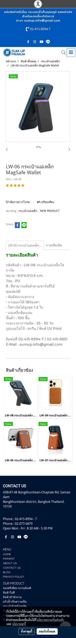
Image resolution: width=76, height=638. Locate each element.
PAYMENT (9, 558)
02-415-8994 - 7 (26, 519)
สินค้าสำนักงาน (12, 597)
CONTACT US (11, 567)
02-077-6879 (24, 523)
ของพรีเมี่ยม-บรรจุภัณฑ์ (17, 588)
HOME (7, 554)
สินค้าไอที (9, 592)
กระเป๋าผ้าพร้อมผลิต (15, 606)
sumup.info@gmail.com (42, 20)
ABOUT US (10, 563)
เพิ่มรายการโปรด (19, 202)
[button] (62, 52)
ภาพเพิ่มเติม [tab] (54, 245)
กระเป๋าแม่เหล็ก (28, 211)
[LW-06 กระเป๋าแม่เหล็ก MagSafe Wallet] (38, 107)
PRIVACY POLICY (13, 576)
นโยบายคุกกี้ (19, 624)
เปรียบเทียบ (47, 202)
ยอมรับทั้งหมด (47, 631)
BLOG (6, 572)
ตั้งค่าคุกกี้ (26, 631)
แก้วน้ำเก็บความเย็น (15, 601)
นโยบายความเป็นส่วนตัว (50, 620)
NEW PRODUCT (50, 211)
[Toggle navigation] (71, 52)
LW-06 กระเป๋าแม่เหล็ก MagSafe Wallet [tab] (26, 245)
